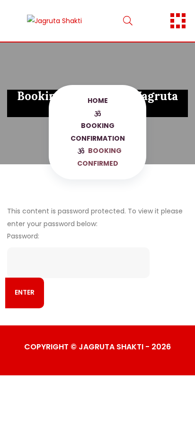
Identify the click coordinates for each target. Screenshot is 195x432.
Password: (23, 236)
